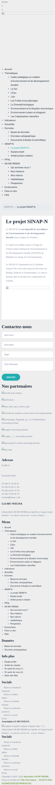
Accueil (8, 527)
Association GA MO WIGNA (36, 776)
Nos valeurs (15, 616)
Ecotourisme (10, 627)
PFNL (7, 603)
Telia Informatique (28, 779)
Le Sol (13, 541)
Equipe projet (16, 596)
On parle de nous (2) (14, 672)
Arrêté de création (13, 665)
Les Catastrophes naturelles (22, 565)
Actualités (9, 572)
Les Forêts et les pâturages (22, 551)
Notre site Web (11, 675)
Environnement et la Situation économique (29, 558)
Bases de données (18, 579)
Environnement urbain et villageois (25, 561)
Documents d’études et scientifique (25, 585)
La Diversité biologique (20, 554)
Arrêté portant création (20, 599)
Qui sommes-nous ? (19, 609)
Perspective (15, 623)
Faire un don (10, 630)
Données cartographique (21, 582)
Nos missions (16, 613)
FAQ (6, 634)
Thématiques (10, 530)
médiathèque (16, 620)
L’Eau (12, 544)
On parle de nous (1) (14, 668)
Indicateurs (9, 568)
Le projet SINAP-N (18, 592)
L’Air (12, 548)
